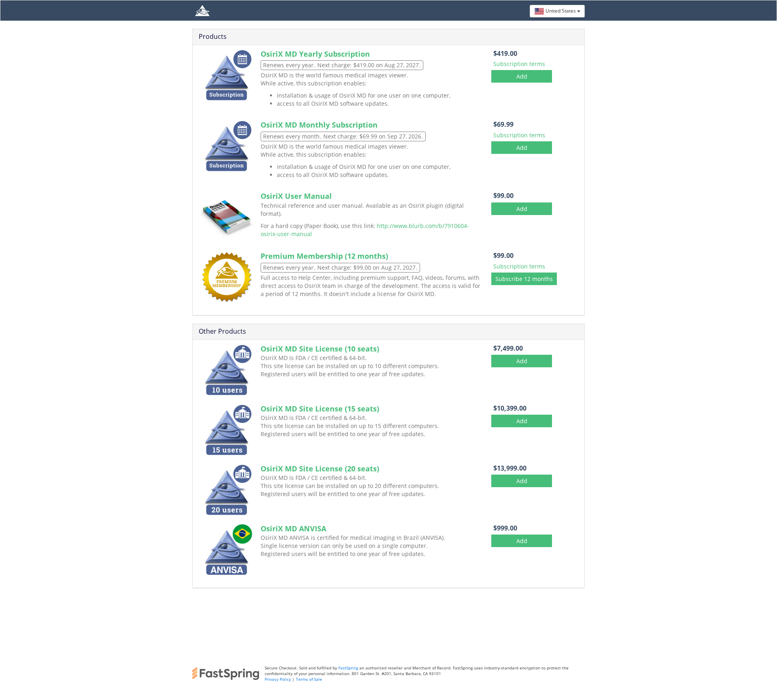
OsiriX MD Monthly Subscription (319, 125)
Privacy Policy (278, 679)
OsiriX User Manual (296, 196)
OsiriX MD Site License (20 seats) (320, 468)
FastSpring (347, 668)
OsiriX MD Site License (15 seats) (320, 408)
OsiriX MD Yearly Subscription (315, 54)
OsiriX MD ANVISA (293, 528)
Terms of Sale (309, 679)
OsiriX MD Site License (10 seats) (320, 349)
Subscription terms (519, 64)
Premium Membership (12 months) (324, 256)
